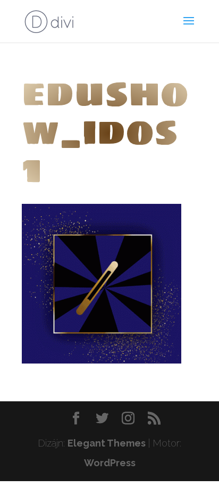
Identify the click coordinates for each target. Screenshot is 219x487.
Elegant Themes (107, 443)
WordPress (110, 462)
